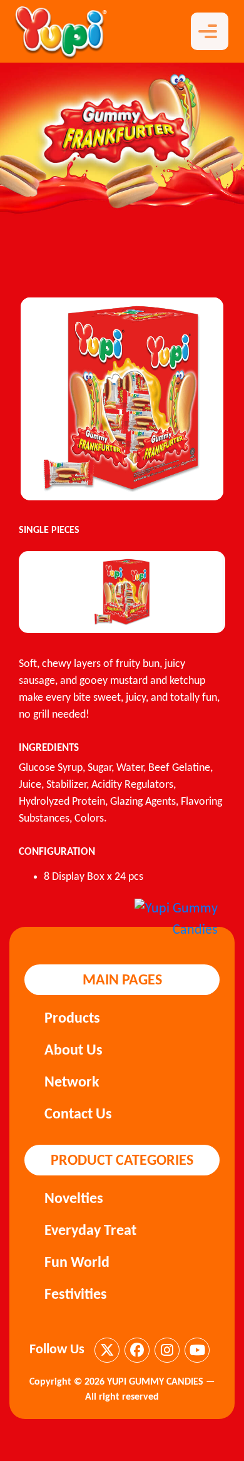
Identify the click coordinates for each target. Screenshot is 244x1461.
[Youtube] (197, 1350)
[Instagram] (167, 1350)
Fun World (76, 1263)
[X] (106, 1350)
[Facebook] (137, 1350)
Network (71, 1082)
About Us (73, 1050)
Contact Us (78, 1114)
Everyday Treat (90, 1231)
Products (72, 1018)
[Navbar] (209, 31)
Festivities (75, 1295)
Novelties (73, 1199)
